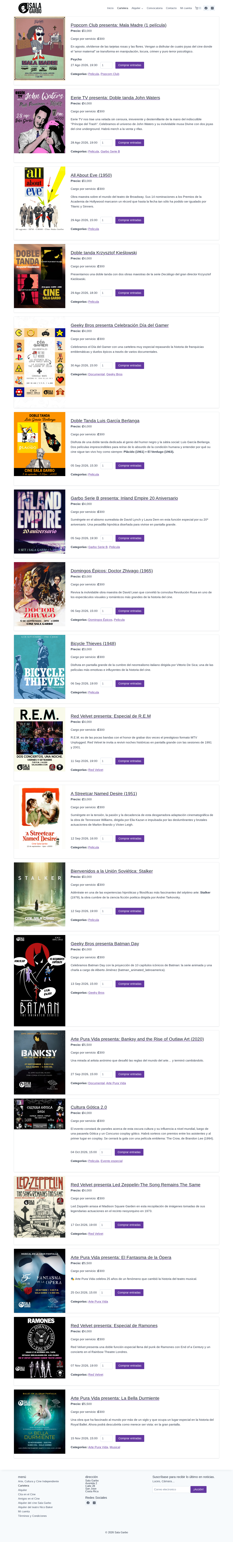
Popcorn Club (110, 74)
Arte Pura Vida (116, 1083)
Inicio (110, 8)
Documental (96, 374)
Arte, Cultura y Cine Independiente (38, 1481)
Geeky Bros (114, 374)
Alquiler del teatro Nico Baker (35, 1507)
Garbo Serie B (110, 151)
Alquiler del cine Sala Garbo (34, 1502)
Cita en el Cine (27, 1494)
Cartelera (122, 8)
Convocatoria (154, 8)
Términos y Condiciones (32, 1515)
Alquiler (22, 1490)
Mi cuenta (186, 8)
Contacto (171, 8)
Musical (115, 1447)
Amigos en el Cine (29, 1498)
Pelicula (93, 74)
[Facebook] (206, 8)
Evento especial (112, 1161)
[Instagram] (212, 8)
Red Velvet (95, 769)
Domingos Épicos (100, 619)
